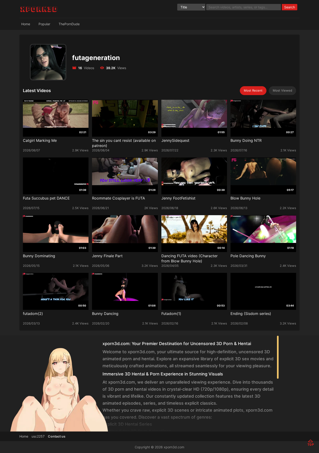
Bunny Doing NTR (246, 140)
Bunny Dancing (105, 313)
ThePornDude (69, 24)
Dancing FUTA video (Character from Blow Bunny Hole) (189, 258)
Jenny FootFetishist (178, 198)
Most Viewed (282, 90)
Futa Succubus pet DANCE (46, 198)
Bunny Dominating (39, 255)
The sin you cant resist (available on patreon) (124, 143)
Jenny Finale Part (107, 255)
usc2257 (38, 436)
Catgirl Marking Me (40, 140)
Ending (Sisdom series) (250, 313)
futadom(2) (33, 313)
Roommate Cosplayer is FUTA (118, 198)
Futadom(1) (171, 313)
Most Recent (253, 90)
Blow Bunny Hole (245, 198)
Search (289, 7)
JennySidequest (175, 140)
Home (25, 24)
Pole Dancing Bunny (248, 255)
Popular (44, 24)
